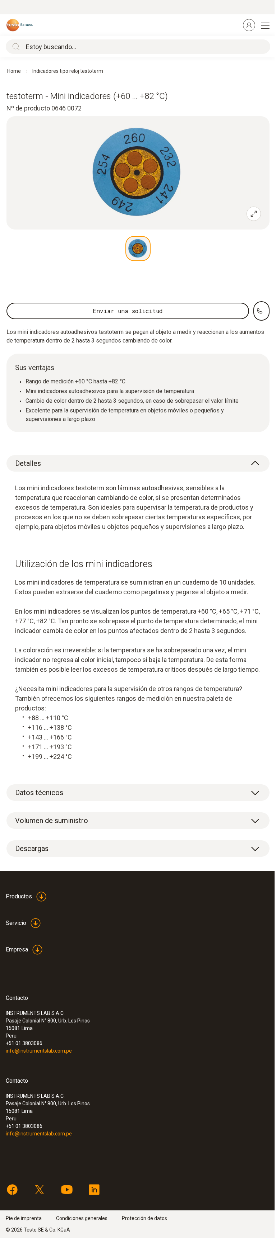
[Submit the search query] (14, 46)
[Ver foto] (138, 248)
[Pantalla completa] (254, 214)
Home (14, 71)
